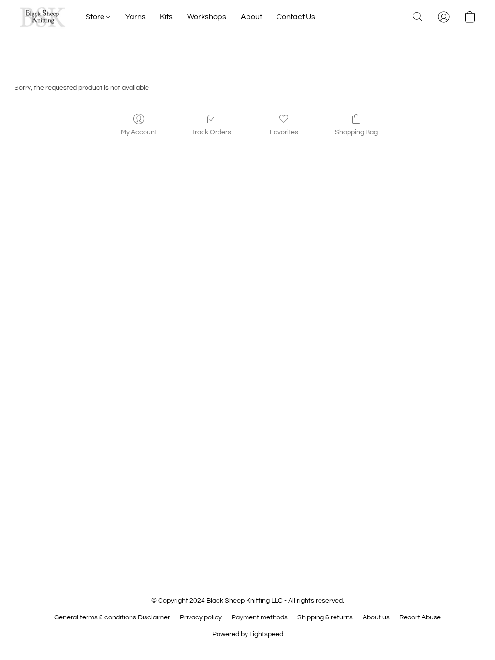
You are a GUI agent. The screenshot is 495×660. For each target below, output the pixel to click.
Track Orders (211, 132)
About (251, 17)
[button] (42, 17)
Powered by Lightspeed (247, 634)
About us (376, 617)
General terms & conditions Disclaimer (112, 617)
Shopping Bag (356, 132)
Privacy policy (201, 617)
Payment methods (260, 617)
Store (96, 17)
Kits (166, 17)
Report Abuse (420, 617)
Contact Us (296, 17)
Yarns (135, 17)
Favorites (284, 132)
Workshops (206, 17)
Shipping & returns (325, 617)
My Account (139, 132)
